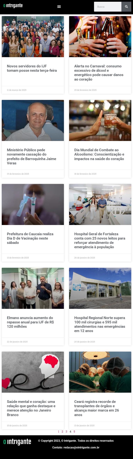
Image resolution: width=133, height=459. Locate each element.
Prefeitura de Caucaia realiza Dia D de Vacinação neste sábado (30, 238)
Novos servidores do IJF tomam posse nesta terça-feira (32, 68)
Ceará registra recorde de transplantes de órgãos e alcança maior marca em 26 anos (96, 408)
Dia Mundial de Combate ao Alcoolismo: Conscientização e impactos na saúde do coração (99, 154)
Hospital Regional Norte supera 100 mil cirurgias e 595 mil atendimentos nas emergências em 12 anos (99, 324)
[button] (59, 6)
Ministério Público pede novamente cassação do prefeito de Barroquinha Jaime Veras (31, 156)
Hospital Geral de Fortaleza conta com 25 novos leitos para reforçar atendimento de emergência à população (99, 240)
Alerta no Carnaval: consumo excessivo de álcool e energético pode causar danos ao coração (98, 72)
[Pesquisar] (126, 7)
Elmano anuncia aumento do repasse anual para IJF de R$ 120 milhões (30, 322)
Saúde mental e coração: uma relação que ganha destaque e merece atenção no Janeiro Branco (31, 408)
